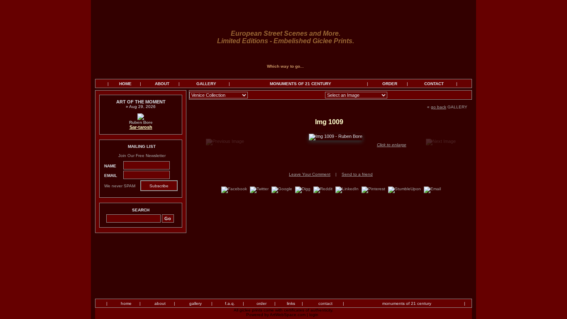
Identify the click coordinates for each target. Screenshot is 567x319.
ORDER (389, 83)
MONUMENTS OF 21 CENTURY (300, 83)
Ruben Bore (141, 122)
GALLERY (206, 83)
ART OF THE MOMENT (141, 101)
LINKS (291, 303)
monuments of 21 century (406, 303)
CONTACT (434, 83)
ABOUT (162, 83)
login (313, 314)
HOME (125, 83)
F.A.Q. (230, 303)
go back (438, 107)
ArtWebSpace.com (287, 314)
